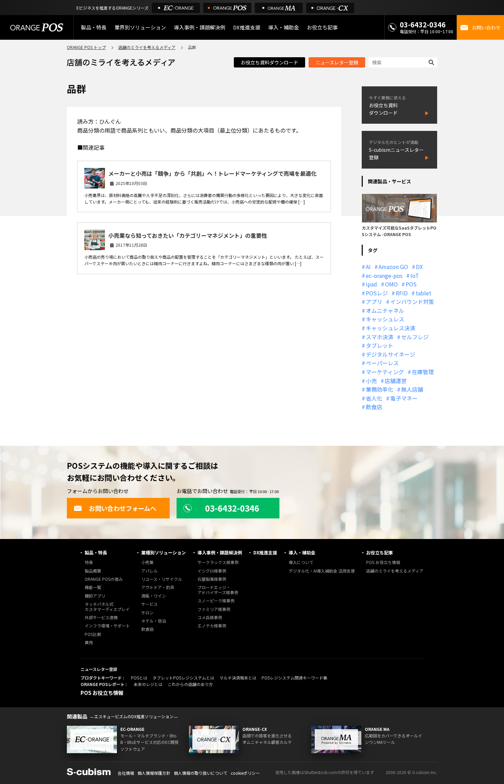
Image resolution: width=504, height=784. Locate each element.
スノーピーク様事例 (216, 600)
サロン (147, 612)
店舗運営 (396, 381)
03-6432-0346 (423, 24)
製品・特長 (96, 552)
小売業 (147, 562)
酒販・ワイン (153, 596)
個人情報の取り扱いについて (200, 773)
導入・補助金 (302, 552)
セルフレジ (415, 337)
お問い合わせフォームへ (122, 508)
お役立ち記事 (379, 552)
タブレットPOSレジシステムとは (183, 678)
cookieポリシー (245, 773)
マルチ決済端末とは (237, 678)
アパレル (149, 571)
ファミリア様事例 (213, 609)
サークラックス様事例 (218, 562)
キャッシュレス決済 (390, 328)
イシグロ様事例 (211, 571)
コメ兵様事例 (209, 617)
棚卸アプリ (95, 596)
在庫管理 (423, 372)
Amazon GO (393, 266)
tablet (423, 293)
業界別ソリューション (140, 27)
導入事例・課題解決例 (199, 27)
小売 (371, 381)
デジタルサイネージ (390, 354)
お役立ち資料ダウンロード (269, 62)
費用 (89, 642)
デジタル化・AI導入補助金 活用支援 (322, 571)
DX (419, 266)
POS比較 (93, 634)
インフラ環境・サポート (107, 625)
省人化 (374, 398)
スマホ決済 (379, 337)
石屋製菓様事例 (211, 579)
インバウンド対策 (412, 301)
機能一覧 (93, 587)
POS (411, 284)
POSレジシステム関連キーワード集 (294, 678)
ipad (371, 284)
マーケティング (385, 372)
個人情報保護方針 (153, 773)
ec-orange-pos (384, 275)
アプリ (374, 301)
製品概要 (93, 571)
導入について (301, 562)
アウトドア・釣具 (157, 587)
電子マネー (404, 398)
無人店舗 (412, 389)
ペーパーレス (382, 363)
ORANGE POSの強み (104, 579)
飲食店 (374, 407)
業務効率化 (379, 389)
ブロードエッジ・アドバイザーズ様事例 (217, 590)
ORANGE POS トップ (86, 47)
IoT (414, 275)
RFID (402, 293)
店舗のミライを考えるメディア (147, 47)
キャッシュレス (385, 319)
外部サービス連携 (101, 617)
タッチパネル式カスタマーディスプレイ (107, 607)
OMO (391, 284)
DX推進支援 (246, 27)
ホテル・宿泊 (153, 621)
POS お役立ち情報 (383, 562)
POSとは (139, 678)
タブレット (379, 345)
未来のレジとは (148, 684)
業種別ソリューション (163, 552)
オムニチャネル (385, 310)
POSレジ (377, 293)
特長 (89, 562)
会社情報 (126, 773)
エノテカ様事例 (211, 625)
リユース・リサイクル (161, 579)
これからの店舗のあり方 (190, 684)
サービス (149, 604)
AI (368, 266)
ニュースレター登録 (336, 62)
